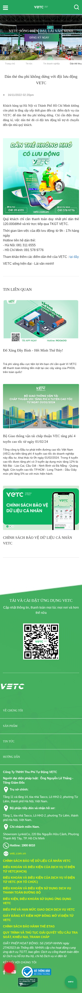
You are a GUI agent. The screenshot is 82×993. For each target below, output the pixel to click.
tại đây (74, 256)
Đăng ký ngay (39, 37)
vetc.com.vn (18, 853)
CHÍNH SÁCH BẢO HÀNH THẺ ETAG (29, 926)
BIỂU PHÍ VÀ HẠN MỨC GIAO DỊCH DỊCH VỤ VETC (39, 909)
